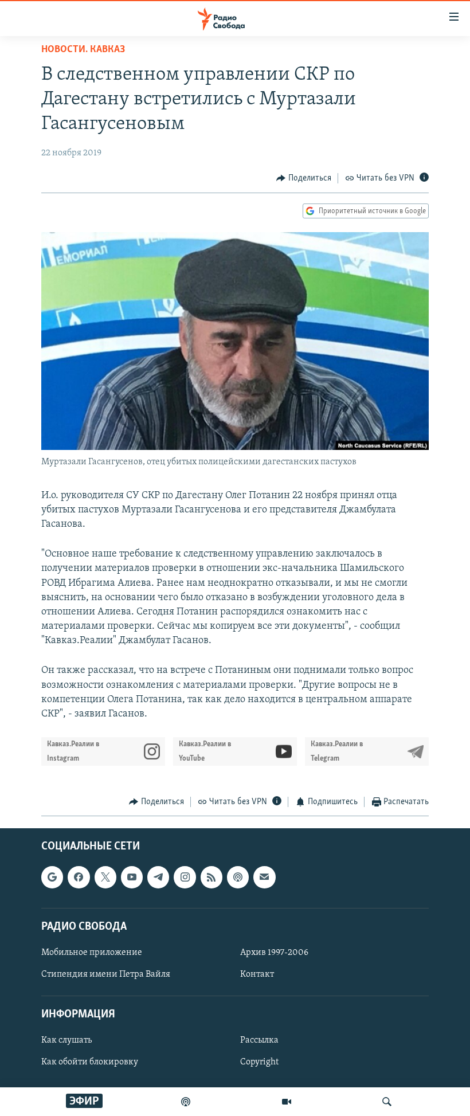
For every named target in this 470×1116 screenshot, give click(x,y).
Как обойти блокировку (89, 1062)
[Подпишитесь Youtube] (132, 877)
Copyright (259, 1062)
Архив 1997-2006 (274, 952)
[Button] (303, 178)
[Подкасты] (238, 877)
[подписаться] (264, 877)
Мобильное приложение (91, 952)
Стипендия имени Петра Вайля (105, 974)
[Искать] (387, 1101)
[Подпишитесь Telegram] (158, 877)
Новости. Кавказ (83, 50)
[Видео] (286, 1101)
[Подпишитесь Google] (52, 877)
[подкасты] (186, 1101)
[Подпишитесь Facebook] (78, 877)
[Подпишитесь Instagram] (184, 877)
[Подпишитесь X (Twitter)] (105, 877)
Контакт (257, 974)
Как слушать (66, 1040)
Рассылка (259, 1040)
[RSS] (211, 877)
